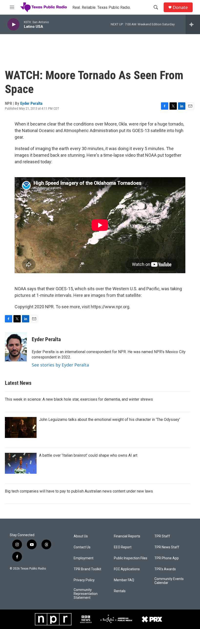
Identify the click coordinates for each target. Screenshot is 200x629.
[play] (13, 24)
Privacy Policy (84, 580)
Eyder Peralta (31, 103)
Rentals (120, 591)
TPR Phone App (166, 558)
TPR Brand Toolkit (87, 569)
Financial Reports (127, 536)
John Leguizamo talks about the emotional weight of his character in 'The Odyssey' (109, 419)
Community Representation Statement (86, 594)
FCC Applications (127, 569)
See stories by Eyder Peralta (60, 365)
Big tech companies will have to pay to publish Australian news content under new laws (79, 491)
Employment (83, 558)
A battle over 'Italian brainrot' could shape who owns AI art (88, 455)
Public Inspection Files (130, 558)
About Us (81, 536)
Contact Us (82, 547)
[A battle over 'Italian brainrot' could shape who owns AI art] (21, 463)
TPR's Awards (165, 569)
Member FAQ (124, 580)
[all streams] (193, 24)
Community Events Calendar (169, 581)
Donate (180, 7)
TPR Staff (162, 536)
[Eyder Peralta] (16, 346)
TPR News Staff (166, 547)
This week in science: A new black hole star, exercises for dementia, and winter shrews (79, 399)
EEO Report (122, 547)
